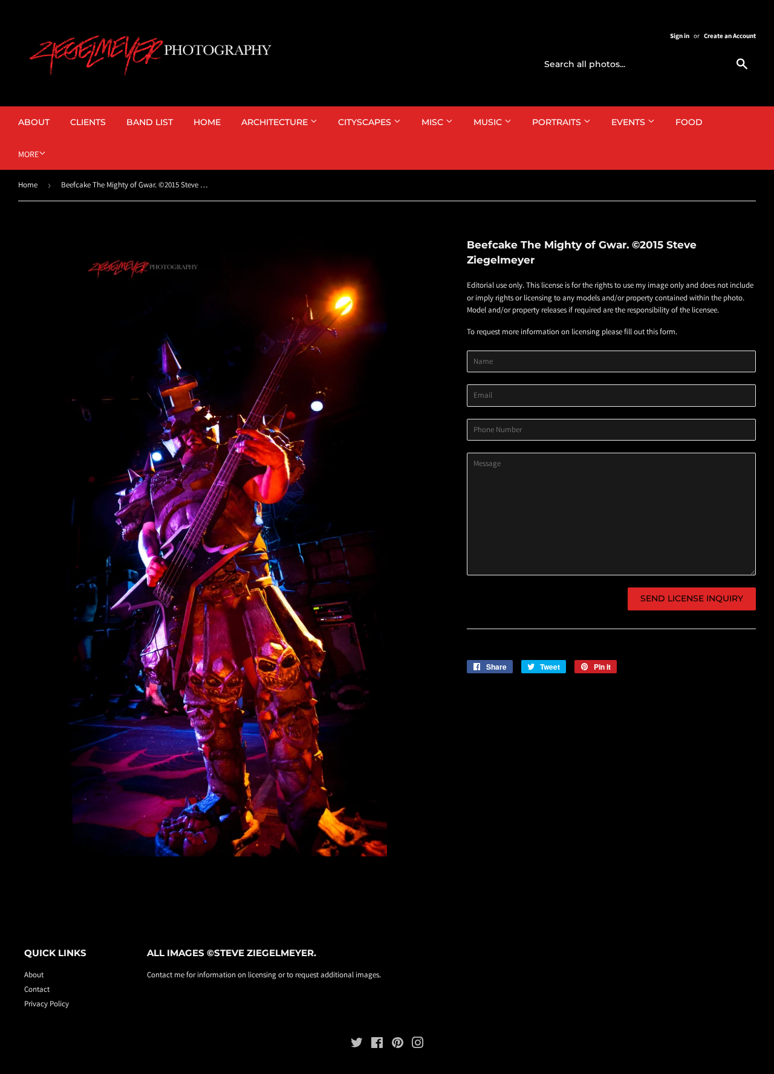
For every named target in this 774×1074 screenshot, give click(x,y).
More (28, 154)
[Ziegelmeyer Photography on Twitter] (357, 1045)
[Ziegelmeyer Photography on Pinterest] (397, 1045)
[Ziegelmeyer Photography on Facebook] (377, 1045)
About (34, 122)
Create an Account (730, 35)
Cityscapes (366, 122)
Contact (37, 989)
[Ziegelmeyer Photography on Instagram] (418, 1045)
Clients (88, 122)
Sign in (679, 35)
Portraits (558, 122)
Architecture (275, 122)
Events (629, 122)
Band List (149, 122)
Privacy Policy (46, 1003)
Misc (433, 122)
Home (207, 122)
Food (689, 122)
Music (488, 122)
